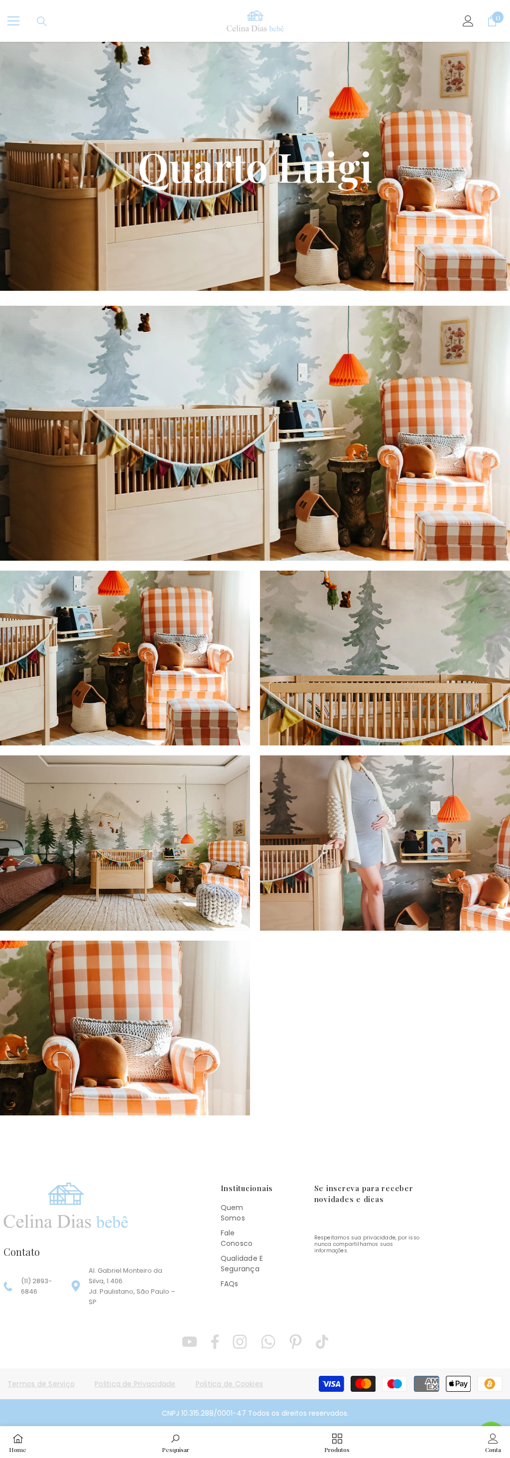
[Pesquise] (42, 21)
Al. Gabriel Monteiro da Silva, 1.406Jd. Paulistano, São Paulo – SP (132, 1286)
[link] (175, 1442)
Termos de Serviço (41, 1384)
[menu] (13, 21)
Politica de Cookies (229, 1384)
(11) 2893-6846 (36, 1286)
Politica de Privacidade (135, 1384)
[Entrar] (468, 20)
